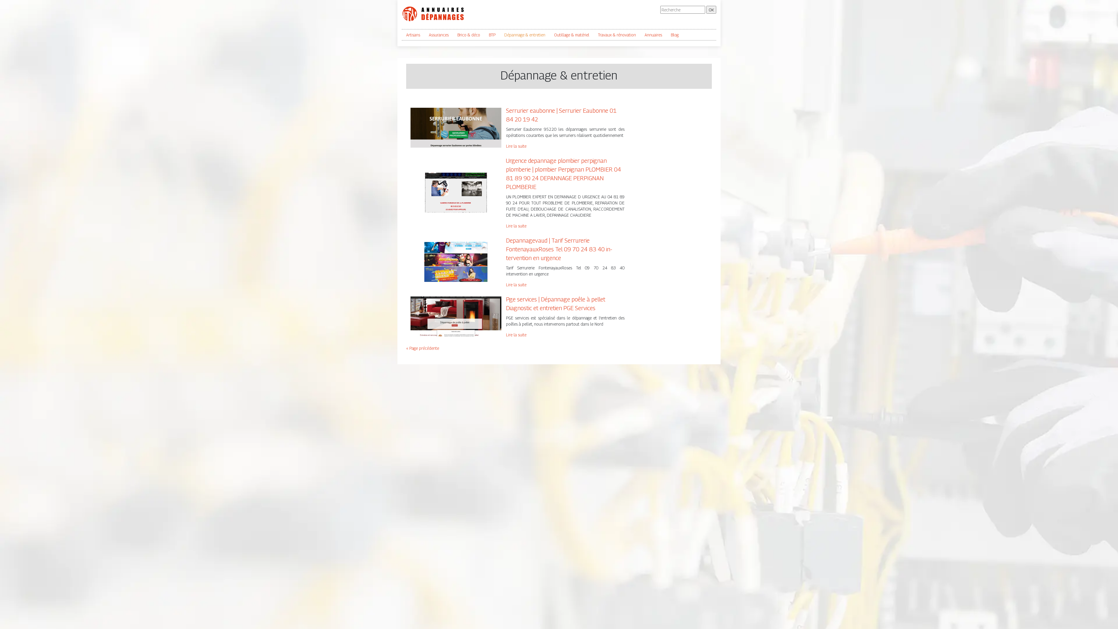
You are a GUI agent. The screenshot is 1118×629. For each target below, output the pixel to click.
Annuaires (653, 34)
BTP (492, 34)
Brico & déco (468, 34)
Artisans (413, 34)
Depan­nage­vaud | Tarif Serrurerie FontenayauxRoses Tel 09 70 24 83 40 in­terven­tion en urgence (559, 249)
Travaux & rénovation (617, 34)
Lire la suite (516, 146)
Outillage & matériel (571, 34)
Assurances (439, 34)
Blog (675, 34)
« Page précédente (422, 348)
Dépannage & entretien (524, 34)
